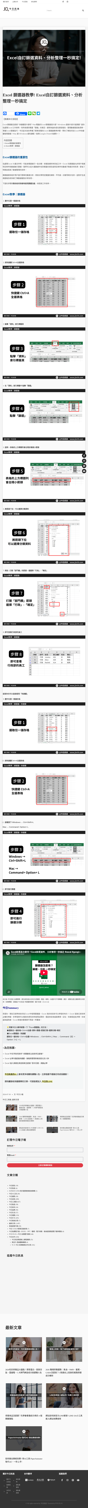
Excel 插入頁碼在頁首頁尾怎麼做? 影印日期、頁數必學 (26, 1063)
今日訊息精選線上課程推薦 (21, 1239)
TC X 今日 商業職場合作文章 (21, 1245)
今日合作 (12, 1237)
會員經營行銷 (13, 1226)
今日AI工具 (13, 1194)
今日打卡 (12, 1218)
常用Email (11, 1155)
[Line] (84, 466)
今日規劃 (12, 1215)
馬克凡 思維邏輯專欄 (19, 1242)
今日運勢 (12, 1196)
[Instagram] (67, 1)
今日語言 (12, 1185)
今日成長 (12, 1199)
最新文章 (12, 1223)
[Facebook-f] (63, 1)
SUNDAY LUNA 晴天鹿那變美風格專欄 (22, 1191)
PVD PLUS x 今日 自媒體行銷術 (19, 1234)
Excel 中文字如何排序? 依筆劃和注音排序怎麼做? (24, 1054)
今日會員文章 (13, 1220)
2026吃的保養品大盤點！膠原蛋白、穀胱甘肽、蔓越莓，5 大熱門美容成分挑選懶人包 (31, 1108)
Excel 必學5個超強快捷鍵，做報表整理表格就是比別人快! (27, 1058)
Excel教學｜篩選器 (13, 146)
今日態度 (12, 1204)
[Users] (84, 471)
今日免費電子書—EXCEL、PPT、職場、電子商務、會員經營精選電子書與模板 (35, 1231)
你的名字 (10, 1146)
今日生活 (12, 1212)
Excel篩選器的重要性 (13, 143)
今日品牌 (12, 1210)
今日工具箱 (13, 1202)
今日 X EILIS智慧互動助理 (18, 1229)
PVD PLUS (58, 1503)
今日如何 (12, 1207)
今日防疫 (12, 1188)
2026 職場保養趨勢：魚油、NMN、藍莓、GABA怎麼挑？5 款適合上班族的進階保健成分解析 (30, 1119)
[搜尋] (83, 10)
